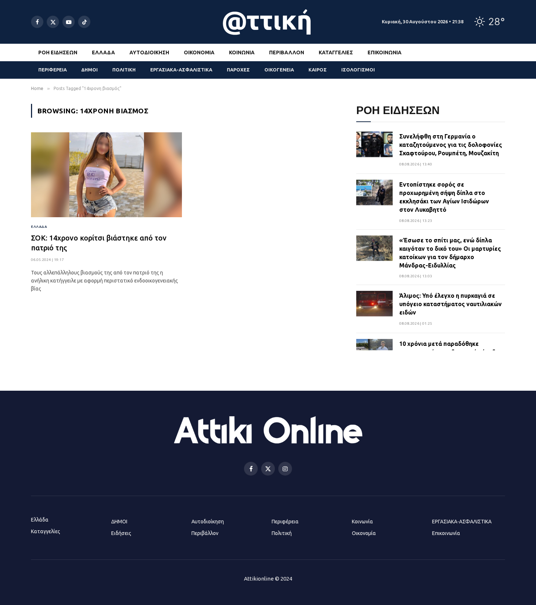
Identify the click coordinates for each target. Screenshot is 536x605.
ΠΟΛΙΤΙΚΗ (124, 69)
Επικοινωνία (384, 52)
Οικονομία (199, 52)
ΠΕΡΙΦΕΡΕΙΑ (52, 69)
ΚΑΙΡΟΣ (317, 69)
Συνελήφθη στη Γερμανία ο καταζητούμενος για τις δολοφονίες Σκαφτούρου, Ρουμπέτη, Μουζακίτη (450, 144)
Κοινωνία (242, 52)
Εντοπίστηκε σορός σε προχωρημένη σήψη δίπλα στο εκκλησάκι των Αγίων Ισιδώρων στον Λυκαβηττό (444, 197)
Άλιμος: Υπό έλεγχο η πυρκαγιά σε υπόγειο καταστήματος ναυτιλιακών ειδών (450, 304)
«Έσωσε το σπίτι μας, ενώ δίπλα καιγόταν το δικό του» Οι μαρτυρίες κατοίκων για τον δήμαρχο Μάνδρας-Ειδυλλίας (450, 253)
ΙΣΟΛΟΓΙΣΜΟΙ (358, 69)
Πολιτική (282, 533)
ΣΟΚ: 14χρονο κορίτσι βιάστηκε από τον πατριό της (99, 243)
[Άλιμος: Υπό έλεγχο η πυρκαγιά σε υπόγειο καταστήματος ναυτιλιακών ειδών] (374, 309)
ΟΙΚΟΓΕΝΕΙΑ (279, 69)
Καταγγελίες (336, 52)
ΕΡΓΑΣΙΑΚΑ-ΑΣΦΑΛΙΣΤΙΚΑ (181, 69)
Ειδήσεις (121, 533)
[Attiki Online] (268, 22)
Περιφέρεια (285, 521)
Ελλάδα (103, 52)
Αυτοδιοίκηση (149, 52)
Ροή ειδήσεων (57, 52)
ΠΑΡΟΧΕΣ (238, 69)
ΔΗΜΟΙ (89, 69)
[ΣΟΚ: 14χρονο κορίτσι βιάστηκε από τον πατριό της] (106, 174)
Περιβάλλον (286, 52)
